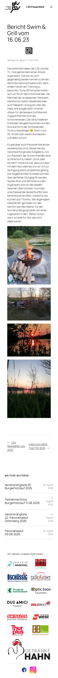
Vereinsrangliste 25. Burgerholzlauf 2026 (18, 486)
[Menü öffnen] (51, 7)
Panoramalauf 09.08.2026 (14, 532)
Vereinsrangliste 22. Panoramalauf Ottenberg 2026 (16, 517)
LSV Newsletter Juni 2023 (16, 446)
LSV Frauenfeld (35, 7)
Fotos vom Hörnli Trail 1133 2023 (38, 446)
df (21, 60)
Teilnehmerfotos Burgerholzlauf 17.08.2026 (22, 501)
